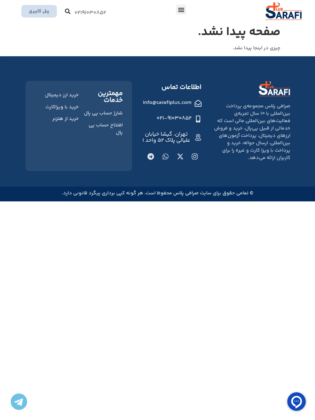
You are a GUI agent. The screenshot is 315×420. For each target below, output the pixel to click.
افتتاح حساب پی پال (106, 129)
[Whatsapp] (165, 156)
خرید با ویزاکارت (62, 107)
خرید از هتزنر (65, 119)
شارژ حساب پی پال (103, 113)
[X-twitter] (180, 156)
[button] (181, 10)
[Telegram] (151, 156)
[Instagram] (194, 156)
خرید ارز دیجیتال (62, 95)
